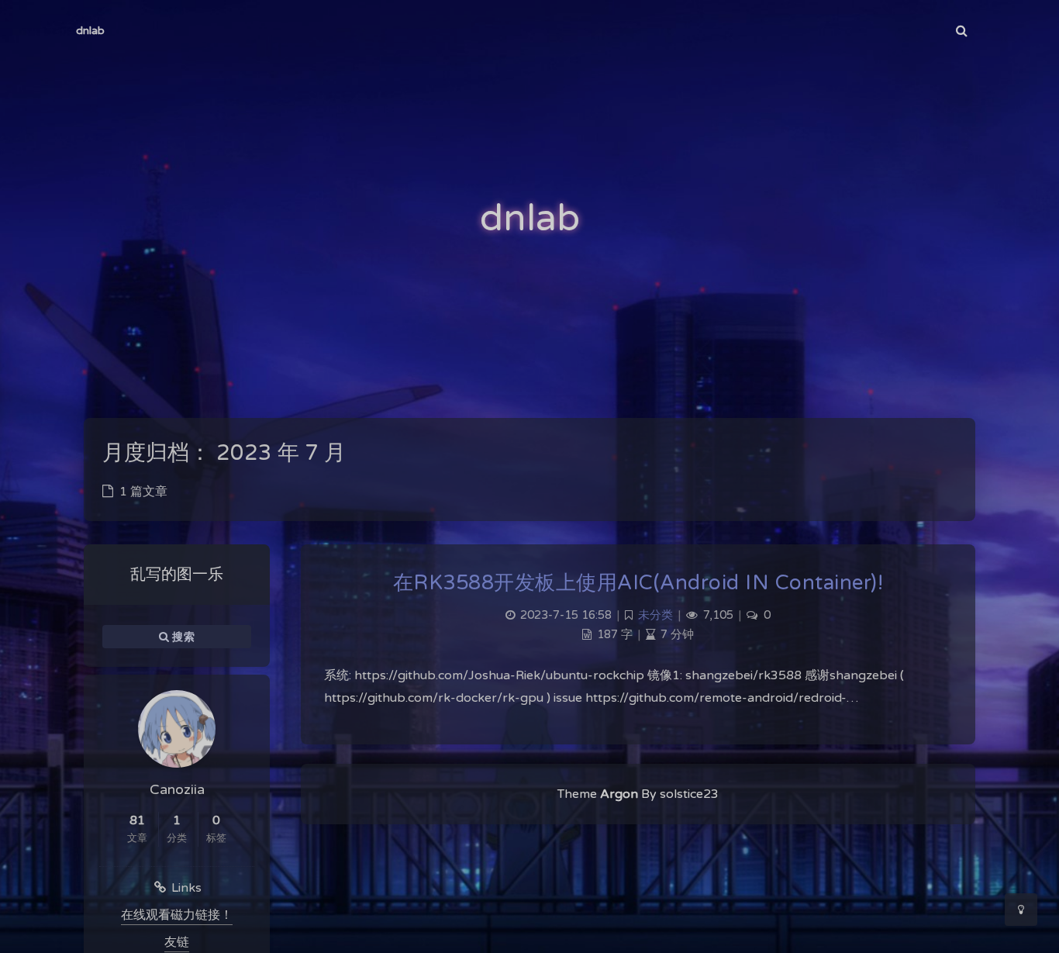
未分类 (655, 615)
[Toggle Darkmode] (1021, 909)
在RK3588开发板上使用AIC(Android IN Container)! (638, 583)
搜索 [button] (182, 636)
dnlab (90, 30)
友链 (176, 942)
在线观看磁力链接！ (177, 915)
